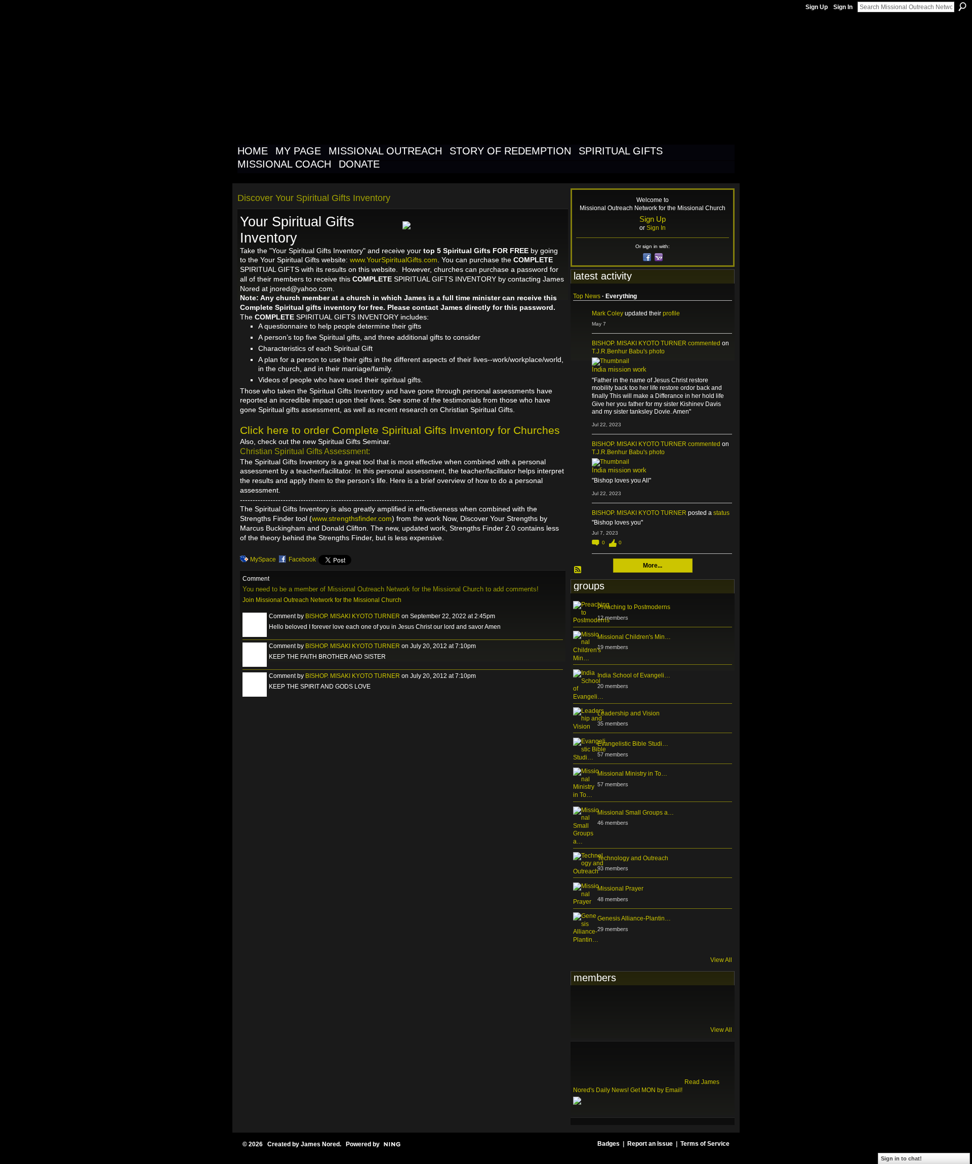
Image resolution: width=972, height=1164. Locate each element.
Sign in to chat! (901, 1158)
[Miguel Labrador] (684, 1004)
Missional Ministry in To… (632, 773)
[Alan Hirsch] (709, 1004)
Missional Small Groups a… (635, 812)
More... (652, 565)
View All (721, 960)
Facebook (302, 559)
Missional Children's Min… (634, 636)
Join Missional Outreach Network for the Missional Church (321, 600)
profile (671, 313)
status (721, 512)
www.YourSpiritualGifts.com (393, 260)
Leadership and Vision (628, 713)
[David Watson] (610, 1004)
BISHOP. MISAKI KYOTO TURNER (352, 616)
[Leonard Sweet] (585, 1004)
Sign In (843, 7)
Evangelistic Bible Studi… (632, 743)
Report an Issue (650, 1143)
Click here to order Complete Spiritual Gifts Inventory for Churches (400, 430)
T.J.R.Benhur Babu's (619, 351)
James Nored (320, 1144)
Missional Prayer (620, 888)
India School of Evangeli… (633, 675)
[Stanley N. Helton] (659, 1004)
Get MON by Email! (656, 1090)
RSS (578, 570)
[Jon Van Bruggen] (635, 1004)
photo (657, 351)
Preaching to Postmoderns (633, 607)
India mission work (619, 369)
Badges (608, 1143)
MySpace (263, 559)
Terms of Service (705, 1143)
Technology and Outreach (632, 858)
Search (962, 6)
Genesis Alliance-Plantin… (634, 918)
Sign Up (816, 7)
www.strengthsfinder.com (352, 518)
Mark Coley (607, 313)
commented (704, 343)
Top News (586, 296)
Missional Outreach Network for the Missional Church (420, 78)
